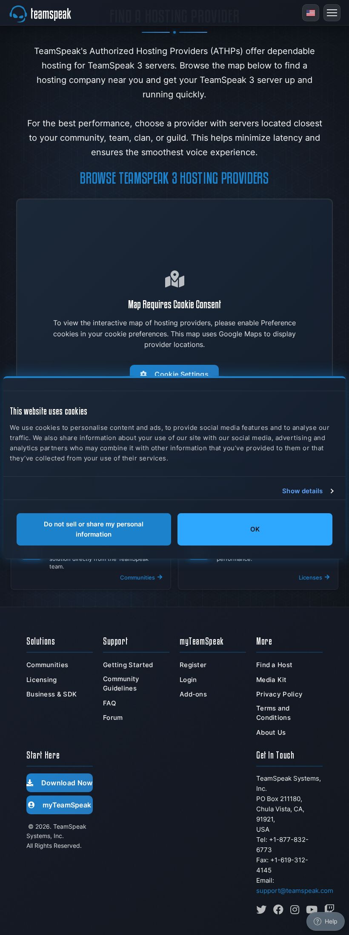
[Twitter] (261, 909)
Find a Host (274, 665)
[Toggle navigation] (331, 12)
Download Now (67, 783)
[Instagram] (294, 909)
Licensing (41, 680)
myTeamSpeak (67, 805)
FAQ (109, 703)
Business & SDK (51, 694)
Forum (113, 717)
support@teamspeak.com (294, 891)
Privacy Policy (279, 694)
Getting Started (128, 665)
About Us (271, 732)
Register (193, 665)
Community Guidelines (121, 684)
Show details (302, 491)
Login (188, 680)
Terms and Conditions (273, 713)
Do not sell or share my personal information (93, 529)
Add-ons (193, 694)
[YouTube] (312, 909)
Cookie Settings (182, 374)
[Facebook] (278, 909)
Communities (47, 665)
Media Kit (271, 680)
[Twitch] (329, 909)
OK (255, 529)
